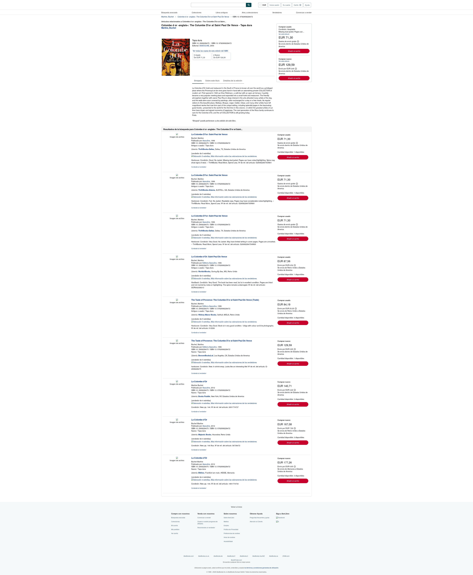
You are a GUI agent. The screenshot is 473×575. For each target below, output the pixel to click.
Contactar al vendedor (198, 167)
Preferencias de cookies (232, 533)
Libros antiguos (222, 12)
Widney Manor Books (207, 314)
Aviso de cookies (229, 537)
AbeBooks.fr (231, 556)
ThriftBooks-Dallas (206, 149)
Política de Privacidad (231, 529)
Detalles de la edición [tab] (232, 80)
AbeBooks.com (189, 556)
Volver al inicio (236, 507)
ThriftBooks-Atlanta (206, 190)
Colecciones (196, 12)
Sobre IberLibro (229, 517)
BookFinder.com (236, 561)
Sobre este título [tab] (212, 80)
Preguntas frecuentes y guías (259, 517)
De (199, 56)
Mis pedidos (175, 529)
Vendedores (277, 12)
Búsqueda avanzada (169, 12)
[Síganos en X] (277, 521)
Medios (226, 521)
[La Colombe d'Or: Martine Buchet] (177, 381)
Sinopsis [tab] (198, 80)
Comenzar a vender (304, 12)
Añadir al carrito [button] (294, 51)
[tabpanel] (233, 103)
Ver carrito (174, 533)
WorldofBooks (204, 271)
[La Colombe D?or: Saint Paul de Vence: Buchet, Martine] (177, 134)
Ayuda (307, 5)
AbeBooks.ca (273, 556)
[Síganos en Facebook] (280, 517)
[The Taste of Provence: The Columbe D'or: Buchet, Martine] (177, 300)
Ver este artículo (284, 34)
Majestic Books (204, 434)
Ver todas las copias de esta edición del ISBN (210, 51)
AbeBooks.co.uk (203, 556)
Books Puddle (204, 396)
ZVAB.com (286, 556)
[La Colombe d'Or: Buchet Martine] (177, 419)
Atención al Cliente (256, 521)
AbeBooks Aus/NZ (258, 556)
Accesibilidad (228, 541)
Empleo (226, 525)
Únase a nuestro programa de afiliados (207, 522)
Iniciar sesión (274, 5)
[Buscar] (248, 5)
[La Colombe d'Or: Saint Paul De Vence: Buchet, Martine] (177, 256)
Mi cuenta (174, 525)
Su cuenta (286, 5)
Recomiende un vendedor (206, 527)
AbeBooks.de (218, 556)
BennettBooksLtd (205, 355)
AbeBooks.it (244, 556)
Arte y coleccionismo (250, 12)
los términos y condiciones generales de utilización (261, 568)
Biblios (201, 472)
